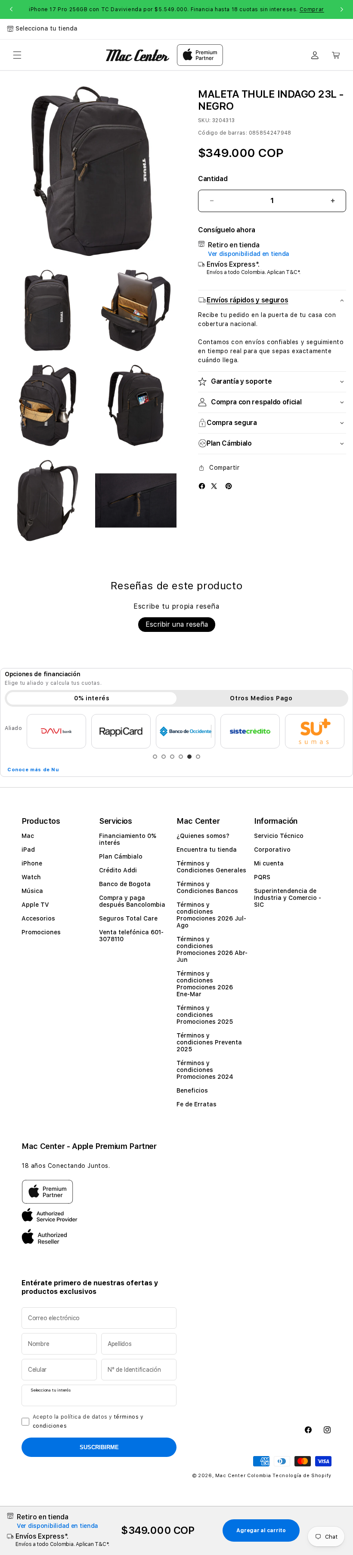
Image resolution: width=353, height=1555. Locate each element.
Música (32, 890)
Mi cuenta (269, 863)
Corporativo (272, 849)
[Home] (137, 55)
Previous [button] (11, 9)
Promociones (41, 932)
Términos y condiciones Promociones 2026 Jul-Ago (211, 915)
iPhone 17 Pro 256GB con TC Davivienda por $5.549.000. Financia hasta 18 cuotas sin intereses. (176, 9)
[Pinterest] (228, 486)
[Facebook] (202, 486)
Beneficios (192, 1090)
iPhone (32, 863)
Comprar (312, 9)
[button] (17, 55)
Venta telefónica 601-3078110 (131, 935)
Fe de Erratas (196, 1104)
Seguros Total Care (128, 918)
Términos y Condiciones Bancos (207, 887)
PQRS (262, 877)
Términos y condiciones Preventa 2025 (209, 1042)
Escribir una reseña (177, 624)
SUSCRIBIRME (99, 1447)
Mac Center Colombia (243, 1475)
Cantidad (212, 179)
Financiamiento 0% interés (127, 839)
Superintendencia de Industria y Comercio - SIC (287, 897)
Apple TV (35, 904)
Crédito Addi (118, 870)
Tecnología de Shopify (301, 1475)
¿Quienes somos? (202, 835)
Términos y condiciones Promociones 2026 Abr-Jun (212, 949)
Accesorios (38, 918)
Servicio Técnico (278, 835)
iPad (28, 849)
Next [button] (342, 9)
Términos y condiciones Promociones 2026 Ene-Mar (204, 984)
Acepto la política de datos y (88, 1421)
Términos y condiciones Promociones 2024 (204, 1069)
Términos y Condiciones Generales (211, 867)
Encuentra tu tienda (206, 849)
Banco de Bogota (125, 884)
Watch (31, 877)
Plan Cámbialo (120, 856)
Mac (28, 835)
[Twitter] (214, 486)
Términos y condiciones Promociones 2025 (204, 1014)
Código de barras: (222, 133)
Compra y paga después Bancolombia (132, 901)
